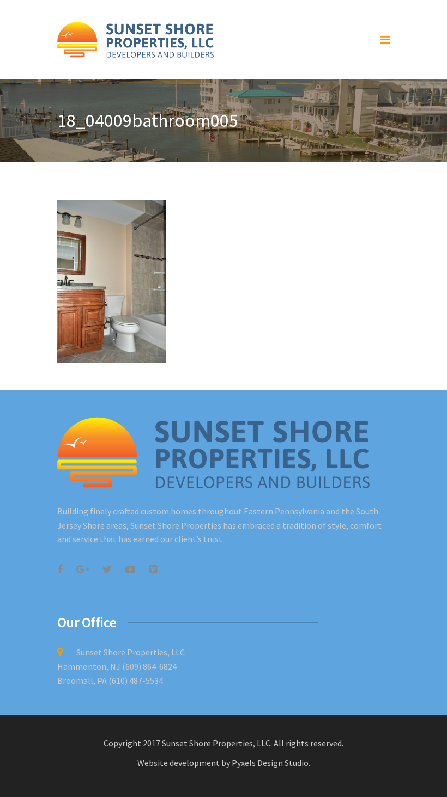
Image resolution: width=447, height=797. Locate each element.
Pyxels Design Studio (270, 762)
